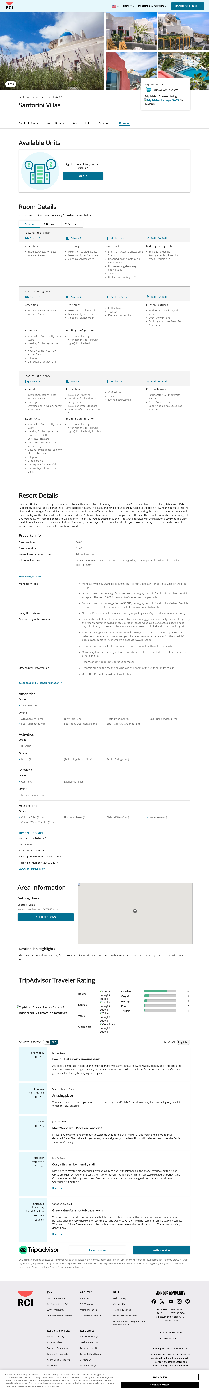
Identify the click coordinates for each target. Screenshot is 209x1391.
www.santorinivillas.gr (32, 868)
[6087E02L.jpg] (131, 31)
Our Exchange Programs (59, 1315)
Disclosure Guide (89, 1342)
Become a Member (56, 1298)
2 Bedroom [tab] (72, 224)
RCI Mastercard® (89, 1315)
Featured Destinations (58, 1348)
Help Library (119, 1298)
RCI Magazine (87, 1304)
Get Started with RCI (57, 1304)
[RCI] (9, 5)
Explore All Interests (57, 1353)
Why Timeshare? (55, 1309)
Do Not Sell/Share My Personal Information (129, 1323)
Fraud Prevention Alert (125, 1315)
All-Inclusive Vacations (58, 1359)
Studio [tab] (29, 224)
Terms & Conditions (90, 1353)
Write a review (161, 1250)
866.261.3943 (171, 1320)
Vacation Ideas (54, 1342)
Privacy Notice (88, 1336)
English (182, 1042)
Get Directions (46, 917)
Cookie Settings (160, 1376)
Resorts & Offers (151, 6)
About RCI (85, 1298)
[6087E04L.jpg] (131, 71)
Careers (84, 1359)
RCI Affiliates (87, 1365)
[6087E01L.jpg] (52, 51)
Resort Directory (55, 1336)
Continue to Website (159, 1384)
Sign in (83, 176)
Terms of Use (87, 1348)
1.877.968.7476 (177, 1313)
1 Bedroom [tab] (51, 224)
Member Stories (88, 1309)
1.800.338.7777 (177, 1309)
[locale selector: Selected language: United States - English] (115, 5)
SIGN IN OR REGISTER (187, 6)
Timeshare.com (180, 1348)
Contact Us (119, 1304)
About (127, 6)
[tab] (28, 123)
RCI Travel (52, 1365)
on (47, 1042)
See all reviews (97, 1250)
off (54, 1042)
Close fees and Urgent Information (39, 683)
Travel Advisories (122, 1309)
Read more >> (60, 1188)
